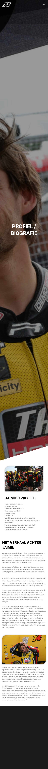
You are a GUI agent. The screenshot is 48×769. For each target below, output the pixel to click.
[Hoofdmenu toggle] (44, 4)
